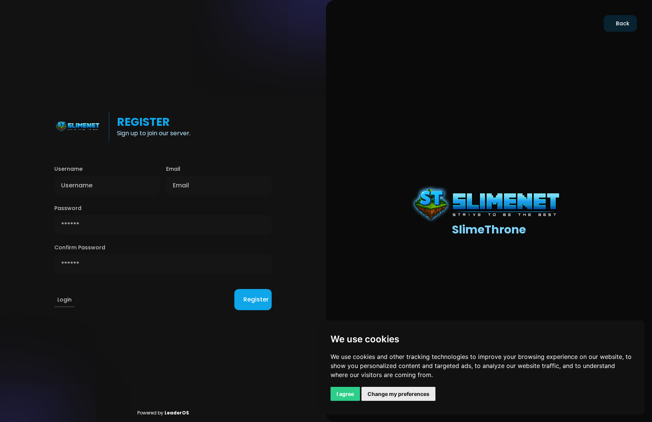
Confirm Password (79, 247)
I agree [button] (345, 394)
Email (173, 169)
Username (68, 169)
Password (68, 208)
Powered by (163, 413)
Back (622, 23)
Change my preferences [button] (398, 394)
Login (64, 299)
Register (256, 299)
